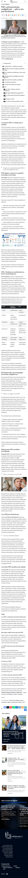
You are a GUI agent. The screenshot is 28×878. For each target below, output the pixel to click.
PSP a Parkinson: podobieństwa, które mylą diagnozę (14, 73)
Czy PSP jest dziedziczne (10, 82)
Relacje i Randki (6, 739)
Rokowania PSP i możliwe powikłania (13, 79)
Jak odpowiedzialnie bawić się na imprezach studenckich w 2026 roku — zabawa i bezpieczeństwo (16, 747)
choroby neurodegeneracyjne (16, 700)
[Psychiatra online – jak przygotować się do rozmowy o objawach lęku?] (4, 760)
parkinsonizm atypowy (16, 702)
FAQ (5, 86)
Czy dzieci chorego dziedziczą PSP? (14, 101)
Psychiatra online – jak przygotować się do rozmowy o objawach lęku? (15, 759)
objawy (9, 702)
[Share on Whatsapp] (11, 15)
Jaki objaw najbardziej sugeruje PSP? (14, 93)
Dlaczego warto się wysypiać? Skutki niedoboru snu (8, 807)
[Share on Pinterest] (9, 15)
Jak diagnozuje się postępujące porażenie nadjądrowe (13, 77)
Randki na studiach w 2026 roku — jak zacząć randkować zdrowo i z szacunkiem (16, 787)
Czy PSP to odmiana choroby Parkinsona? (12, 90)
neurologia (4, 702)
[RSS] (7, 874)
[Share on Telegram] (17, 15)
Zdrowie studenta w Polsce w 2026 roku (11, 692)
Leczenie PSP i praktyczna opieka (12, 84)
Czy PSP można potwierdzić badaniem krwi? (14, 96)
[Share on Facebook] (4, 15)
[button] (2, 1)
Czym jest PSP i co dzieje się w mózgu (13, 66)
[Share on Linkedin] (13, 15)
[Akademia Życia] (14, 1)
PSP (24, 702)
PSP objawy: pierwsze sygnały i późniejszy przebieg (14, 69)
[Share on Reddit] (15, 15)
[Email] (19, 15)
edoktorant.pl (9, 58)
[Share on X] (6, 15)
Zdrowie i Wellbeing (5, 4)
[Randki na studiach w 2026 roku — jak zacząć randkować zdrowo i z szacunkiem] (4, 788)
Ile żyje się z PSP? (10, 99)
